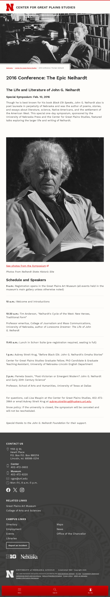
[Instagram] (22, 490)
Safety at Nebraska (80, 576)
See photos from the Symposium (26, 266)
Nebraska (9, 68)
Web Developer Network (66, 574)
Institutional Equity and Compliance (28, 576)
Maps (60, 524)
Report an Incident (17, 545)
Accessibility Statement (90, 574)
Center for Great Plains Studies (45, 7)
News (60, 529)
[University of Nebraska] (29, 556)
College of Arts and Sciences (23, 510)
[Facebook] (8, 490)
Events (10, 533)
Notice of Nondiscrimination (52, 576)
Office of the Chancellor (71, 533)
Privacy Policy (68, 576)
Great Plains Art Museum (21, 506)
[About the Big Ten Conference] (11, 556)
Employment (13, 529)
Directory (11, 524)
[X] (15, 490)
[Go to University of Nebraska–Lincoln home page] (10, 7)
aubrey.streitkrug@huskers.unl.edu (70, 401)
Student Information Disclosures (27, 578)
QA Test (78, 574)
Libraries (11, 538)
